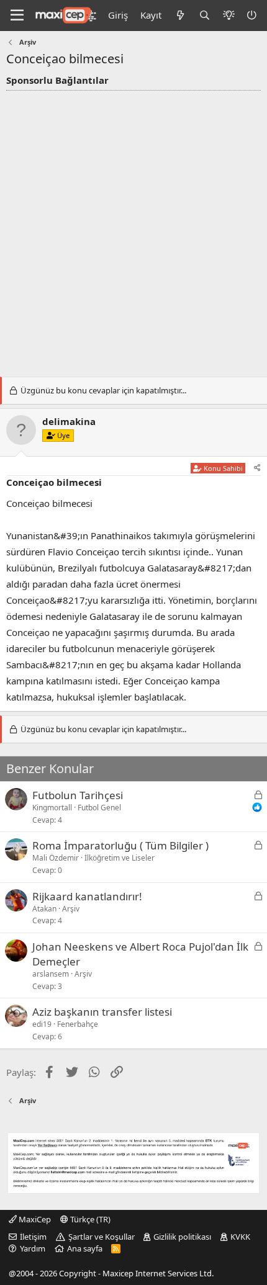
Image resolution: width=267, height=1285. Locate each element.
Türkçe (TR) (89, 1219)
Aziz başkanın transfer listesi (102, 1012)
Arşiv (70, 908)
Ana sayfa (84, 1248)
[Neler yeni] (180, 15)
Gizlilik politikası (182, 1236)
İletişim (33, 1236)
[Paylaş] (257, 468)
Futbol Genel (99, 807)
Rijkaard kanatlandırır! (87, 896)
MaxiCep (34, 1219)
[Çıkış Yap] (253, 15)
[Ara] (204, 15)
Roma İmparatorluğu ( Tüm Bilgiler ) (120, 845)
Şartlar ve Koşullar (101, 1236)
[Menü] (17, 15)
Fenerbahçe (77, 1024)
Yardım (32, 1248)
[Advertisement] (133, 230)
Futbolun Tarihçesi (77, 795)
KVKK (240, 1236)
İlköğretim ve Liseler (119, 858)
